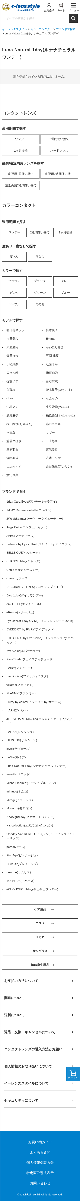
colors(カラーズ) (17, 578)
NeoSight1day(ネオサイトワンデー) (30, 817)
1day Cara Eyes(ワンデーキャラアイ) (31, 501)
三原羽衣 (12, 449)
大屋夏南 (12, 347)
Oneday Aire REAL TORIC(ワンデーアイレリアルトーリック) (41, 836)
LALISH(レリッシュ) (20, 731)
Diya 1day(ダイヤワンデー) (24, 595)
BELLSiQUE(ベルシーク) (23, 552)
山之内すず (13, 466)
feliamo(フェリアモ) (19, 684)
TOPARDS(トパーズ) (20, 880)
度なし (39, 256)
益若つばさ (13, 441)
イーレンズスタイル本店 (25, 7)
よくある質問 (40, 1152)
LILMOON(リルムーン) (21, 740)
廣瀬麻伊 (12, 415)
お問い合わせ (40, 1183)
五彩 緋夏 (52, 355)
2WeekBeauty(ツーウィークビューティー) (34, 518)
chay (9, 398)
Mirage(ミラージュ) (19, 800)
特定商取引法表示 (40, 1173)
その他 (39, 304)
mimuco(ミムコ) (17, 791)
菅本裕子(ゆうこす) (59, 389)
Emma (50, 338)
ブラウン (14, 281)
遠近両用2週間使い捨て (21, 185)
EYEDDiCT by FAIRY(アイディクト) (30, 629)
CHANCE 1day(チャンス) (23, 561)
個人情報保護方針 (40, 1162)
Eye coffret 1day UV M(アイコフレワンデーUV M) (39, 621)
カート (61, 10)
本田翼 (10, 432)
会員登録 (49, 10)
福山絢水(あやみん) (19, 424)
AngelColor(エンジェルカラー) (26, 527)
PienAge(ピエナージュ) (22, 855)
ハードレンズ (59, 150)
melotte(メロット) (18, 774)
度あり (14, 256)
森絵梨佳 (12, 458)
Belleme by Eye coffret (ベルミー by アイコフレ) (38, 544)
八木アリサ (53, 458)
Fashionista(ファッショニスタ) (27, 676)
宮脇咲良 (52, 449)
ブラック (40, 281)
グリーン (40, 292)
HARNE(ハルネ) (17, 710)
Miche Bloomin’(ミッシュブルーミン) (31, 783)
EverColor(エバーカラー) (23, 650)
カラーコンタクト (42, 29)
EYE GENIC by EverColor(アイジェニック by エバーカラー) (41, 640)
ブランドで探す (66, 29)
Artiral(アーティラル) (20, 535)
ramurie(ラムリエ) (18, 872)
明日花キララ (15, 330)
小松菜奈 (12, 364)
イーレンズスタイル (14, 29)
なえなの (52, 398)
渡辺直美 (12, 475)
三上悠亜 (52, 441)
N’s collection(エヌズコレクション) (29, 825)
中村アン (12, 407)
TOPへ (70, 1191)
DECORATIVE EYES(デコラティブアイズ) (34, 587)
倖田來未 (12, 355)
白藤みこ (12, 389)
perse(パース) (15, 846)
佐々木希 (12, 373)
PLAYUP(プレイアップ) (22, 864)
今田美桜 (12, 338)
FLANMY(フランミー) (21, 693)
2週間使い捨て (59, 139)
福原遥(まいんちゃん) (60, 415)
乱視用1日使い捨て (21, 174)
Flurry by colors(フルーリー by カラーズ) (33, 702)
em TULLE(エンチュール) (23, 604)
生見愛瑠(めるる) (57, 407)
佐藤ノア (12, 381)
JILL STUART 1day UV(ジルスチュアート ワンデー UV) (40, 721)
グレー (65, 281)
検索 (73, 18)
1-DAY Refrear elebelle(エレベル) (28, 510)
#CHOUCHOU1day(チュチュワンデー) (32, 889)
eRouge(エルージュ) (20, 612)
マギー (50, 432)
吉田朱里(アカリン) (59, 466)
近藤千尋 (52, 364)
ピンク (14, 292)
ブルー (65, 292)
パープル (14, 304)
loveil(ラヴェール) (18, 748)
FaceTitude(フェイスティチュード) (30, 659)
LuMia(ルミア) (16, 757)
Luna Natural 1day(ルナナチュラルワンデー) (36, 765)
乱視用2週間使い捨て (59, 174)
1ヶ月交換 (21, 150)
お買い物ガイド (40, 1142)
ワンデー (21, 139)
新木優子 (52, 330)
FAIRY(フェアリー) (19, 668)
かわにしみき (55, 347)
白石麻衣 (52, 381)
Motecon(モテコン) (19, 808)
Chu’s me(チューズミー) (22, 569)
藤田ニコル (53, 424)
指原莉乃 (52, 373)
